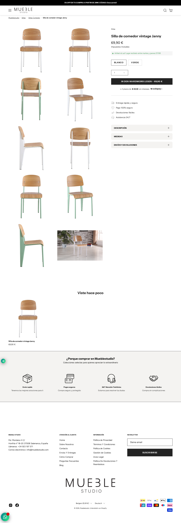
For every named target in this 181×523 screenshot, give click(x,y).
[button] (165, 10)
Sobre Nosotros (66, 444)
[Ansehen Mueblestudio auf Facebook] (17, 505)
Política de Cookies (101, 448)
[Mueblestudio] (23, 10)
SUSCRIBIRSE (149, 452)
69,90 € (12, 344)
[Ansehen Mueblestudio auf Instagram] (10, 505)
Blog (61, 465)
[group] (90, 2)
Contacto (63, 448)
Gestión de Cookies (102, 452)
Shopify (104, 508)
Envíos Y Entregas (67, 452)
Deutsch (98, 503)
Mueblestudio (13, 18)
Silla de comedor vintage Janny (21, 341)
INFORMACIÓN (98, 435)
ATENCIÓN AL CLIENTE (67, 435)
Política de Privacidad (102, 440)
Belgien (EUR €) (82, 503)
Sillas (24, 18)
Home (62, 440)
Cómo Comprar (66, 457)
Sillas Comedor (34, 18)
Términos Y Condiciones (104, 444)
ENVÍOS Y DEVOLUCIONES (125, 145)
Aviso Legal (98, 457)
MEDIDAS (118, 136)
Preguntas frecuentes (69, 461)
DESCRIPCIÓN (120, 128)
